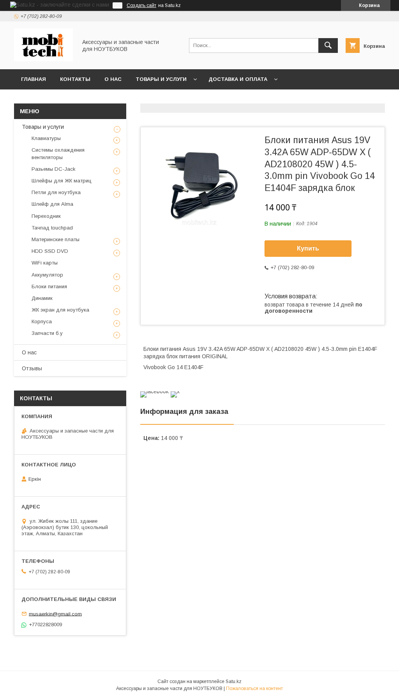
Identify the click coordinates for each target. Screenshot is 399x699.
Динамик (42, 298)
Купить (308, 248)
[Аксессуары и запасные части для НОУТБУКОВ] (43, 59)
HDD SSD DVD (50, 251)
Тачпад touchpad (52, 228)
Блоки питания (49, 286)
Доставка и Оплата (237, 79)
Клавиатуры (46, 138)
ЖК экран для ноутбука (60, 310)
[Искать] (328, 45)
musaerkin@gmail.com (55, 614)
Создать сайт (141, 5)
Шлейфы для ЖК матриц (62, 181)
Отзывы (32, 368)
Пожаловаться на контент (254, 688)
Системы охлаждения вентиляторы (58, 153)
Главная (33, 79)
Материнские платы (55, 239)
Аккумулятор (47, 275)
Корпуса (42, 321)
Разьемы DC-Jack (54, 169)
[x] (175, 391)
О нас (113, 79)
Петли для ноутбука (56, 192)
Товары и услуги (161, 79)
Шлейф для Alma (52, 204)
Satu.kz (234, 681)
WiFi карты (45, 263)
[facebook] (154, 391)
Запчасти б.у (47, 333)
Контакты (75, 79)
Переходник (46, 216)
